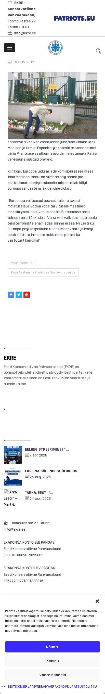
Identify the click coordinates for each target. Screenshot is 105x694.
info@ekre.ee (25, 33)
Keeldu (52, 661)
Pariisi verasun (21, 263)
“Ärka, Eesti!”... (39, 493)
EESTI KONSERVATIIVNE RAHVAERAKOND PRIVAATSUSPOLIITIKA (52, 686)
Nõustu (52, 647)
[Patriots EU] (74, 18)
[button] (97, 601)
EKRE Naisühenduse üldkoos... (52, 471)
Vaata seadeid (52, 675)
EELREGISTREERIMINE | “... (47, 449)
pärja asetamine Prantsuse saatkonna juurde (43, 272)
